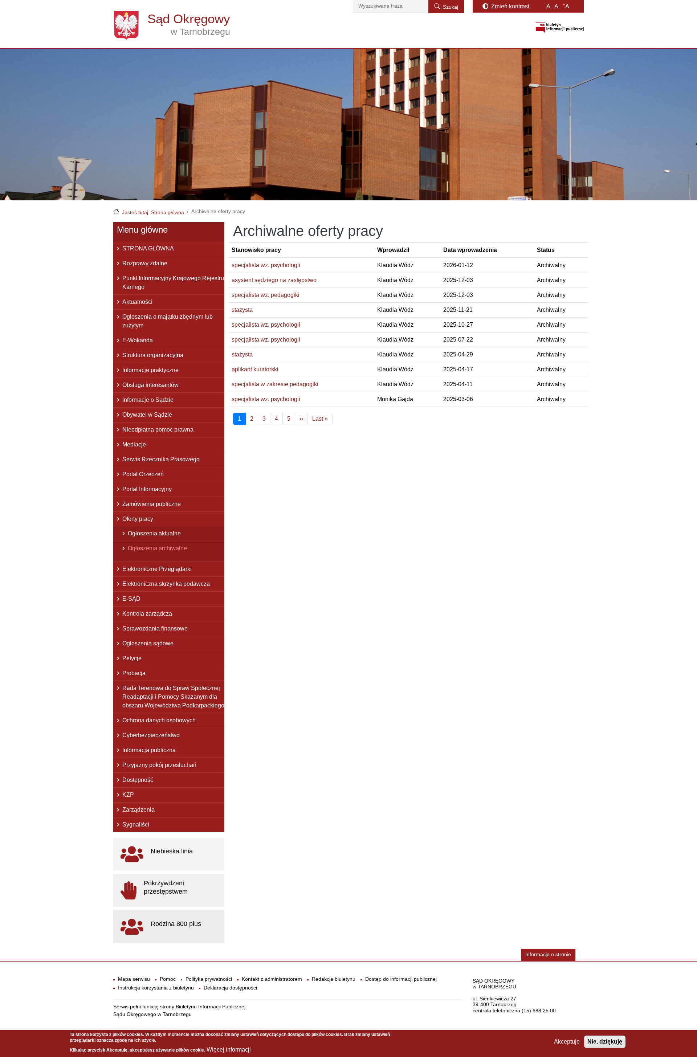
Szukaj (450, 7)
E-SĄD (131, 599)
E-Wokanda (137, 340)
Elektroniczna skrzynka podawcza (166, 584)
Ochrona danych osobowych (159, 720)
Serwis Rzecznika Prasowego (161, 459)
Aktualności (137, 302)
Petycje (132, 658)
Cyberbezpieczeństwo (151, 735)
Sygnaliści (135, 824)
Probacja (134, 673)
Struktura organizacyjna (152, 355)
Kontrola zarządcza (147, 614)
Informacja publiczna (149, 750)
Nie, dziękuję (604, 1041)
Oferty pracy (137, 519)
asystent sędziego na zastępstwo (274, 280)
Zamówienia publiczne (151, 504)
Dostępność (137, 780)
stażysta (242, 310)
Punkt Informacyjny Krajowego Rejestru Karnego (173, 282)
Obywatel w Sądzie (147, 415)
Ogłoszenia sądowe (148, 643)
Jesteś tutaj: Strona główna (153, 212)
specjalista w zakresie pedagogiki (275, 384)
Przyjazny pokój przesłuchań (159, 765)
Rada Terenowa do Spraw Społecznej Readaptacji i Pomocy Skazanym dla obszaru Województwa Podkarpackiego (173, 697)
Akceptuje (567, 1041)
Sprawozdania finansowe (155, 628)
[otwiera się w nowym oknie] (560, 27)
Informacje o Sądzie (148, 400)
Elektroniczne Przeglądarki (157, 569)
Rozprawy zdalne (144, 263)
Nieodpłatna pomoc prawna (157, 430)
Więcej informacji (229, 1050)
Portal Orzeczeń (143, 474)
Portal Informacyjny (147, 489)
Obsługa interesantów (150, 385)
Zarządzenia (138, 810)
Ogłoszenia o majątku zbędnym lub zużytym (167, 321)
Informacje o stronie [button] (548, 954)
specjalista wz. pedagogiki (265, 295)
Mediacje (134, 444)
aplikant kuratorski (255, 369)
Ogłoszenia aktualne (154, 533)
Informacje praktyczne (150, 370)
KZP (128, 795)
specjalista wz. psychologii (266, 265)
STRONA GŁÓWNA (148, 248)
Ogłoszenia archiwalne (157, 548)
